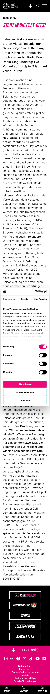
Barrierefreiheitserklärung (25, 672)
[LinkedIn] (44, 658)
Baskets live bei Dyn (25, 678)
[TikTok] (31, 658)
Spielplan (42, 691)
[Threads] (12, 658)
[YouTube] (37, 658)
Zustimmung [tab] (9, 299)
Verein (25, 615)
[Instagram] (6, 658)
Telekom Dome (25, 626)
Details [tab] (24, 299)
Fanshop (24, 691)
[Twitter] (25, 658)
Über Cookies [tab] (40, 299)
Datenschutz (25, 666)
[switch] (43, 355)
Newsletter (25, 636)
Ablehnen (25, 400)
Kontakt (25, 675)
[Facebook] (18, 658)
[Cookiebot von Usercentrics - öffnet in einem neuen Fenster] (35, 292)
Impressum (25, 669)
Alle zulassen (25, 384)
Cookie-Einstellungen (25, 681)
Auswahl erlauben (25, 392)
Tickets (6, 691)
